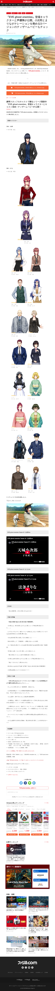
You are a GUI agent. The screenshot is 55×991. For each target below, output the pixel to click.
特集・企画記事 (44, 4)
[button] (40, 875)
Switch (6, 4)
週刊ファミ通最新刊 (13, 866)
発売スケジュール (21, 4)
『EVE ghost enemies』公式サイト (27, 788)
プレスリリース (38, 7)
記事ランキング (12, 842)
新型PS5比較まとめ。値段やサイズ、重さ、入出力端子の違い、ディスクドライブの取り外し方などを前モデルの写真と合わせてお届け (16, 950)
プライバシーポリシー (19, 972)
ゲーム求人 (28, 4)
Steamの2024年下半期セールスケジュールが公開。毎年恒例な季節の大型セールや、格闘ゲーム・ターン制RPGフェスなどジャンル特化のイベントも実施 (15, 858)
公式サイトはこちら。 (13, 774)
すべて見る (47, 802)
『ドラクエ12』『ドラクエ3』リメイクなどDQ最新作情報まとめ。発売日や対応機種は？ (16, 909)
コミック (28, 809)
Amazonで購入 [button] (13, 834)
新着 (2, 4)
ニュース (34, 4)
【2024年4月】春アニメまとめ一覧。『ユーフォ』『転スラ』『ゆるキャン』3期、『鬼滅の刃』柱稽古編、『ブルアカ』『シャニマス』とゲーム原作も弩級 (38, 930)
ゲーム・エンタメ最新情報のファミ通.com (8, 7)
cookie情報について (39, 972)
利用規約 (26, 972)
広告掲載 (46, 972)
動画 (38, 4)
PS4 (29, 7)
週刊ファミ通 (51, 4)
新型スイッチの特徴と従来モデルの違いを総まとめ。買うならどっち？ (16, 928)
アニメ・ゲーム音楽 (41, 809)
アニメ (33, 809)
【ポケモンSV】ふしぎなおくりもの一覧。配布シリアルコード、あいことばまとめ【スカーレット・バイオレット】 (39, 910)
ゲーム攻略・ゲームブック (18, 809)
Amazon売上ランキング (15, 803)
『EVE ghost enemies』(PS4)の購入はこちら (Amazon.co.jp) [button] (29, 93)
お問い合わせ (10, 972)
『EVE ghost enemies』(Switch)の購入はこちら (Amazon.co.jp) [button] (28, 87)
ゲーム (9, 809)
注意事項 (32, 972)
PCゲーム (14, 4)
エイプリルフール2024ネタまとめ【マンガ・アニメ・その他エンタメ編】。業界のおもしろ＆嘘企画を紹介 (39, 950)
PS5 (10, 4)
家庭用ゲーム (24, 7)
